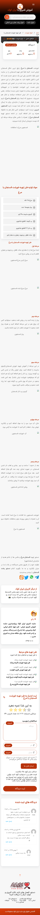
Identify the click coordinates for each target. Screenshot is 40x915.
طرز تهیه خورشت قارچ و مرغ (20, 684)
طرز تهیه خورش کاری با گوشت (20, 670)
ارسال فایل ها (29, 766)
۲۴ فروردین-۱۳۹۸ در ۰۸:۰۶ (12, 830)
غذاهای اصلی (30, 39)
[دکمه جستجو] (7, 17)
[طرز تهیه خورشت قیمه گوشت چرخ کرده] (22, 674)
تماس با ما (32, 900)
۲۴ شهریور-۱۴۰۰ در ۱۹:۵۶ (11, 809)
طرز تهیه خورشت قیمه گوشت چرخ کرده (20, 677)
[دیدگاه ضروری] (19, 738)
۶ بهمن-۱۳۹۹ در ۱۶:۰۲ (10, 850)
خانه (37, 33)
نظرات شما (23, 900)
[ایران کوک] (20, 7)
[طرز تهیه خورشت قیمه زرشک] (25, 660)
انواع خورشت (28, 33)
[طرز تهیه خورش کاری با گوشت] (25, 667)
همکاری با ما (20, 902)
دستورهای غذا (13, 899)
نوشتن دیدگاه (11, 45)
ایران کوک (12, 10)
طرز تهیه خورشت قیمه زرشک (20, 663)
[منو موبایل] (33, 5)
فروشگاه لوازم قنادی (25, 899)
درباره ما (14, 900)
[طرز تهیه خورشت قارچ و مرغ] (26, 681)
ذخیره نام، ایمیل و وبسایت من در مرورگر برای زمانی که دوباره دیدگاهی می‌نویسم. (21, 758)
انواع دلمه (30, 22)
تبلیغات (7, 900)
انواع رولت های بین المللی (15, 22)
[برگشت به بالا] (20, 875)
